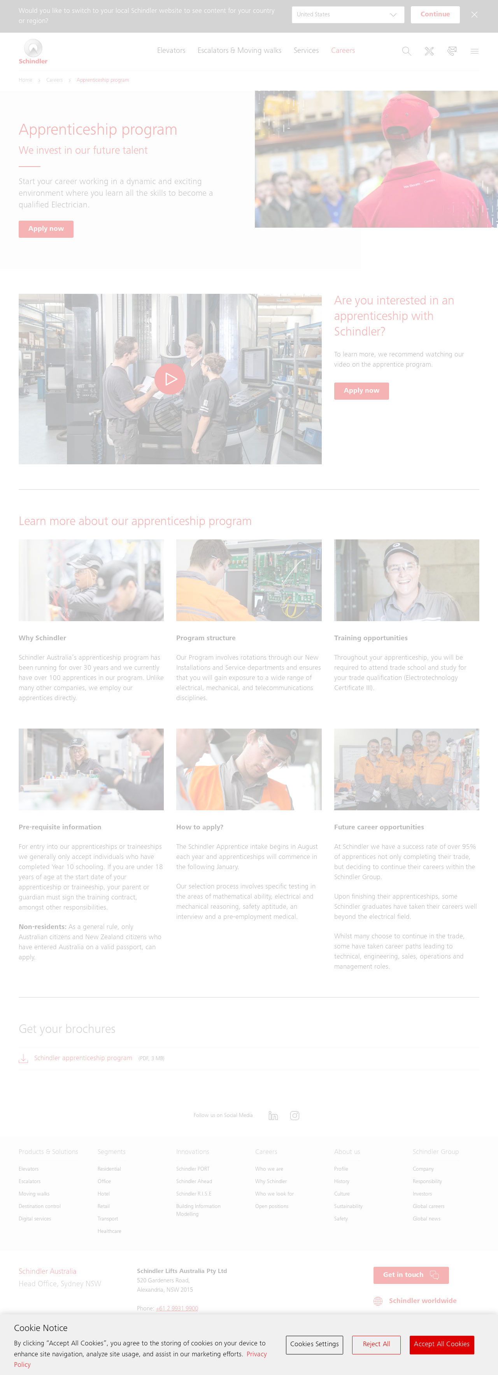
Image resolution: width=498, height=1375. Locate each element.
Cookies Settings (314, 1344)
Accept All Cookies (442, 1344)
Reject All (377, 1344)
